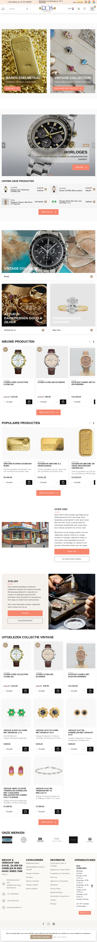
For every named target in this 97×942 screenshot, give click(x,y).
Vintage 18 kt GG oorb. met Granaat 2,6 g (47, 731)
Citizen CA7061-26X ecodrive (51, 382)
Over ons (72, 551)
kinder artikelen (31, 889)
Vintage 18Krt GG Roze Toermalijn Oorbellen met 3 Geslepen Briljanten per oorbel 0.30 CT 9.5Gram (15, 792)
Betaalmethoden (56, 892)
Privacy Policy (55, 889)
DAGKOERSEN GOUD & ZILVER (35, 868)
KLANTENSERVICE (25, 621)
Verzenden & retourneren (59, 896)
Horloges (29, 877)
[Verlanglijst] (84, 8)
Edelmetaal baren (32, 863)
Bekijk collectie (47, 412)
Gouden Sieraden (32, 873)
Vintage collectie (32, 885)
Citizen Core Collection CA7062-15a (16, 383)
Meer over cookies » (60, 937)
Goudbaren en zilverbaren (60, 873)
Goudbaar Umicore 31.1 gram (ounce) (49, 465)
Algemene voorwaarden (59, 881)
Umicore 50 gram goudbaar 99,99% (18, 465)
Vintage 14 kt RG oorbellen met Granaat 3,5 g (80, 732)
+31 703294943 (13, 894)
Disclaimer (54, 885)
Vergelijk (9, 402)
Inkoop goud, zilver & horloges (58, 864)
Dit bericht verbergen (41, 937)
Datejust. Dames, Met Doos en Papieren (78, 675)
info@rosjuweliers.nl (14, 907)
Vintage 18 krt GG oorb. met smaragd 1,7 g (16, 731)
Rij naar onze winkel (72, 559)
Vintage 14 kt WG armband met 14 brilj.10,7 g (44, 790)
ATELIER (25, 613)
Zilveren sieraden (32, 881)
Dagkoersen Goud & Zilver (60, 870)
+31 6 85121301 (13, 901)
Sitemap (53, 904)
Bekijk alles (47, 212)
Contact (53, 900)
